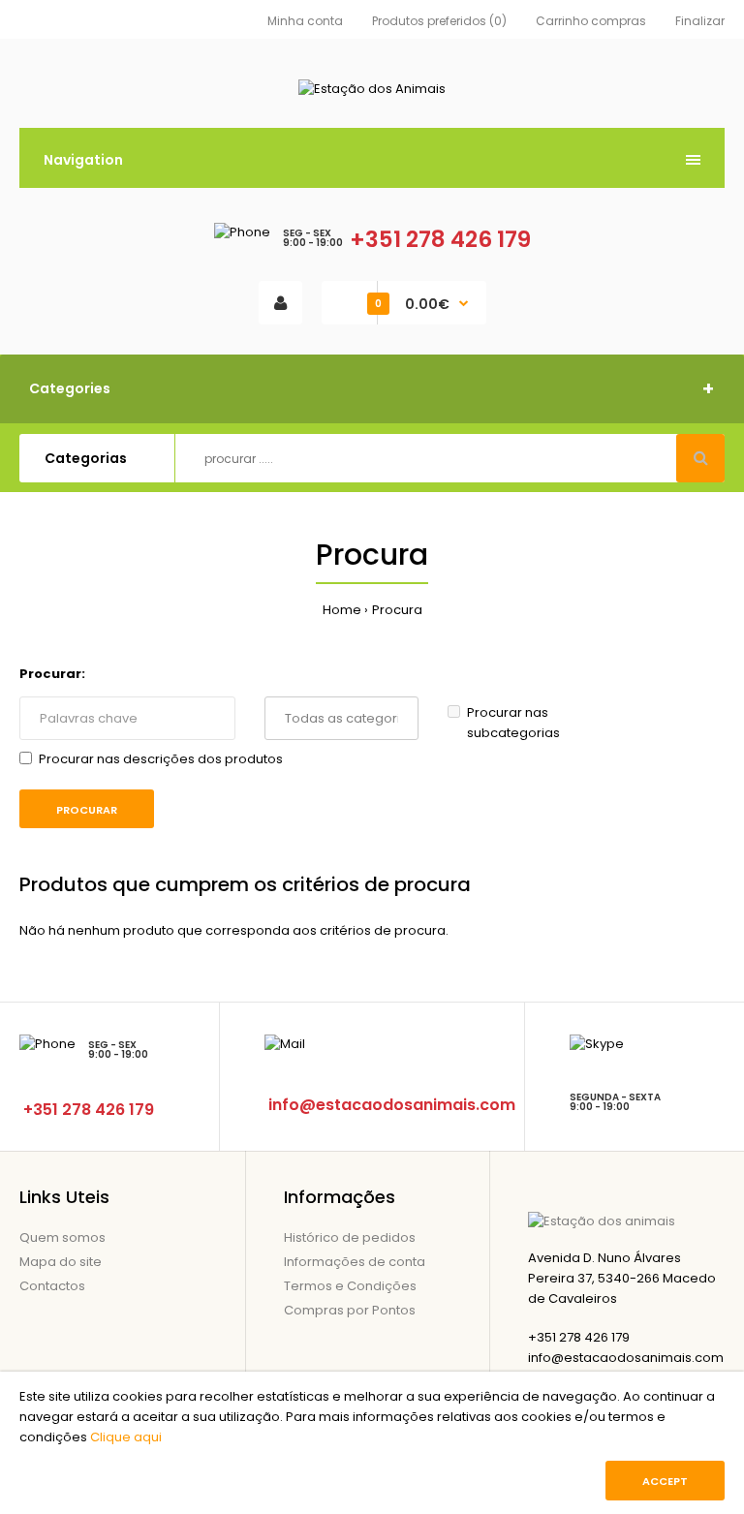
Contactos (52, 1286)
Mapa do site (60, 1261)
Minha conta (305, 21)
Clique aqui (126, 1437)
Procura (397, 610)
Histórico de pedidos (350, 1237)
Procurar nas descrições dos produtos (161, 759)
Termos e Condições (350, 1286)
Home (342, 610)
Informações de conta (354, 1261)
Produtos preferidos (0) (439, 21)
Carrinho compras (591, 21)
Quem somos (62, 1237)
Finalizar (700, 21)
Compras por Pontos (350, 1310)
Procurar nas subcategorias (513, 722)
